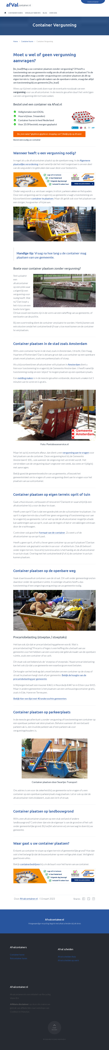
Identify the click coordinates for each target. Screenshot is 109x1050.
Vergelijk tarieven (33, 13)
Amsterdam (74, 364)
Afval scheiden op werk (68, 960)
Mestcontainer (93, 2)
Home (15, 41)
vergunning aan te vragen (76, 452)
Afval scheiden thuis (67, 956)
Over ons (53, 13)
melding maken (25, 378)
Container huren (27, 41)
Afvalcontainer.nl (29, 898)
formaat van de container (52, 532)
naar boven (54, 1028)
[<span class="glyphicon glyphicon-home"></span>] (5, 13)
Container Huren (15, 13)
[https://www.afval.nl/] (83, 120)
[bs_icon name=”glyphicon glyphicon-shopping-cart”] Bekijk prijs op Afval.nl (49, 134)
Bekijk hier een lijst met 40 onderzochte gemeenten (39, 698)
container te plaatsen (42, 198)
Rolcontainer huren (18, 958)
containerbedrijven (30, 864)
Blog (45, 13)
